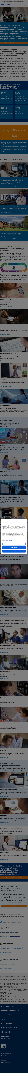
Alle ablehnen (14, 547)
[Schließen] (25, 520)
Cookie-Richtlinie (9, 540)
